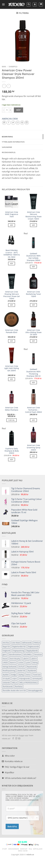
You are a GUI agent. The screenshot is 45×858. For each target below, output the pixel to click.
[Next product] (4, 86)
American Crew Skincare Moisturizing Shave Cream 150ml (34, 215)
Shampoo (13, 66)
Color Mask (16, 642)
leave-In (13, 662)
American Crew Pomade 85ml (11, 331)
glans (4, 654)
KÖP (18, 110)
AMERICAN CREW (10, 118)
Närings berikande (9, 666)
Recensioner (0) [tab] (8, 152)
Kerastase (38, 654)
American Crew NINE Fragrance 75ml (11, 214)
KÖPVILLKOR (37, 849)
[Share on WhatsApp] (4, 123)
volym (14, 678)
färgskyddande (32, 650)
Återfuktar (18, 686)
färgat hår (6, 646)
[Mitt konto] (35, 4)
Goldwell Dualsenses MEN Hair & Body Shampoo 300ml (33, 256)
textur (28, 674)
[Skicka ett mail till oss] (19, 738)
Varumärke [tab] (7, 147)
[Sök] (29, 4)
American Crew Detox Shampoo (11, 408)
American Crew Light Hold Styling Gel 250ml (11, 368)
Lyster (28, 662)
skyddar (6, 674)
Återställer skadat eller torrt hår (14, 690)
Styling (21, 674)
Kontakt (24, 849)
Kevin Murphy (15, 658)
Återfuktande (7, 686)
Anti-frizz (6, 642)
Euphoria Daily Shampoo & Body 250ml (11, 450)
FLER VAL (11, 420)
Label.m (25, 658)
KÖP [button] (33, 225)
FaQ (30, 849)
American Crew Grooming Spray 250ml (33, 447)
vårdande (6, 682)
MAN (4, 66)
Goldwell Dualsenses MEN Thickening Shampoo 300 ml (33, 372)
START (4, 849)
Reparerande (31, 666)
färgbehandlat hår (19, 646)
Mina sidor (23, 851)
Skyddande (32, 670)
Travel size (36, 674)
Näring (35, 662)
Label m (34, 658)
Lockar (20, 662)
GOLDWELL (28, 654)
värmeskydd (36, 678)
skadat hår (21, 670)
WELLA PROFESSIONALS (29, 682)
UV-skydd (6, 678)
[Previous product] (8, 86)
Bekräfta (12, 826)
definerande (26, 642)
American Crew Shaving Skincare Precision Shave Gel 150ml (11, 295)
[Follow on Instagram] (16, 738)
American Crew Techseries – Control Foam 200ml (33, 409)
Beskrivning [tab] (7, 136)
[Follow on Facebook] (13, 738)
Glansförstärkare (15, 654)
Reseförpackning (9, 670)
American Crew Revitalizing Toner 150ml (33, 294)
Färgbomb (6, 650)
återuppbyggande (35, 690)
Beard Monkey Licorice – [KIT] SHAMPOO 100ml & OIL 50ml (12, 253)
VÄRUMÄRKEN (13, 849)
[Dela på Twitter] (13, 123)
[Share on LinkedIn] (27, 123)
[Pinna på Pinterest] (22, 123)
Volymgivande (24, 678)
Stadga (13, 674)
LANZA (5, 662)
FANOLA (37, 642)
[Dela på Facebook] (9, 123)
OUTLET (21, 666)
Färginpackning (18, 650)
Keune (5, 658)
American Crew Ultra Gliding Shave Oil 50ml (33, 332)
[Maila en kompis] (18, 123)
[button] (3, 4)
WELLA (14, 682)
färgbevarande (33, 646)
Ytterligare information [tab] (13, 142)
